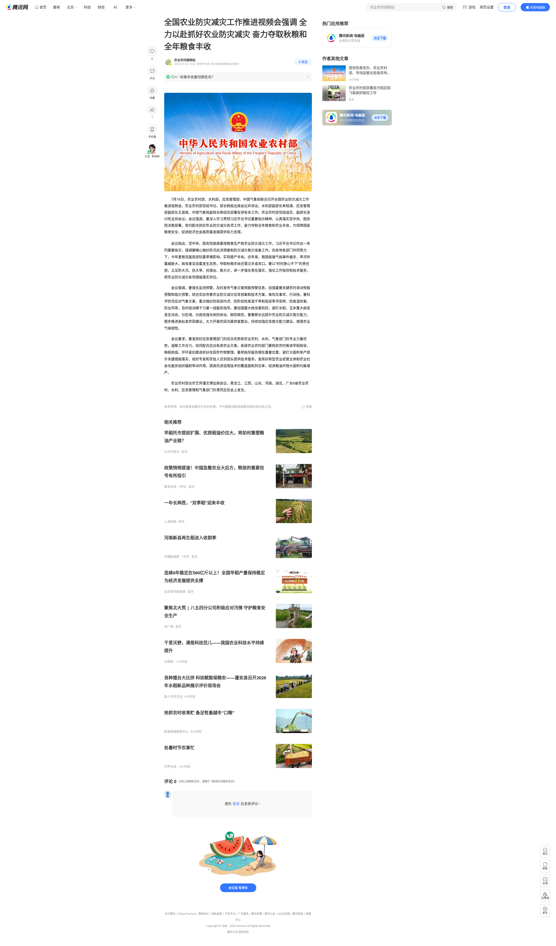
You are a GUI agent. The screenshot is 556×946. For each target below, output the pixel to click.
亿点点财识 (171, 451)
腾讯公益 (270, 914)
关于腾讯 (170, 914)
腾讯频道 (298, 914)
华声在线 (170, 766)
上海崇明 (170, 521)
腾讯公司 (232, 932)
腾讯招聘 (257, 914)
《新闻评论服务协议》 (223, 781)
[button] (380, 38)
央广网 (168, 626)
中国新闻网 (171, 556)
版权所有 (243, 932)
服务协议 (204, 914)
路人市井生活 (173, 696)
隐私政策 (217, 914)
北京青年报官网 (174, 591)
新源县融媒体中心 (176, 731)
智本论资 (170, 486)
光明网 (168, 661)
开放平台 (230, 914)
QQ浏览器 (284, 914)
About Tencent (187, 914)
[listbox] (238, 594)
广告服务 (243, 914)
